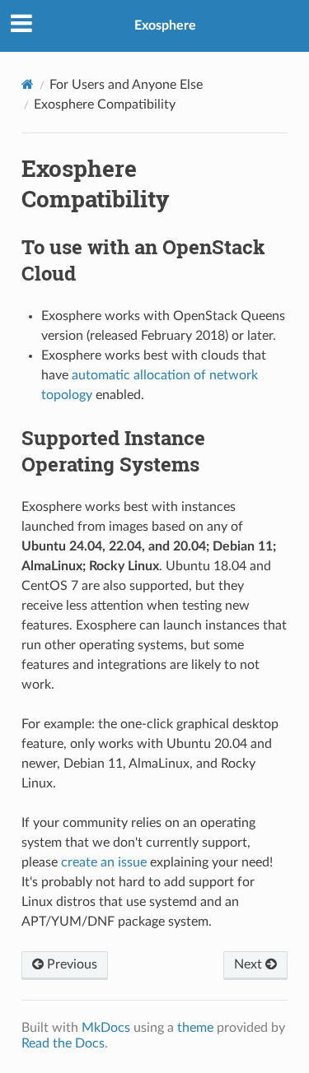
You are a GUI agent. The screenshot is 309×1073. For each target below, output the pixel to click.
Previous (70, 964)
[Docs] (27, 84)
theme (195, 1027)
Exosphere (165, 25)
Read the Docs (63, 1043)
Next (249, 964)
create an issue (104, 862)
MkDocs (106, 1027)
